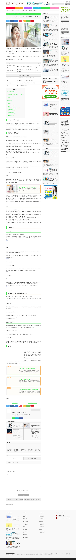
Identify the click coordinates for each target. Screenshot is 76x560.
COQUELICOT (10, 553)
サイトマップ (62, 553)
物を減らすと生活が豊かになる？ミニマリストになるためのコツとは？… (30, 451)
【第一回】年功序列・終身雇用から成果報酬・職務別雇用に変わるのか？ (18, 426)
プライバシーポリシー (40, 553)
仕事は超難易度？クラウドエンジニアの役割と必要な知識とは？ (65, 99)
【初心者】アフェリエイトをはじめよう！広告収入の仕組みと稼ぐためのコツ (35, 437)
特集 (54, 7)
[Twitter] (66, 553)
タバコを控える (11, 115)
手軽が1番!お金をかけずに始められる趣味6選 (16, 450)
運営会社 (57, 553)
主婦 (62, 135)
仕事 (64, 135)
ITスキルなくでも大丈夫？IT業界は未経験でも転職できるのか (53, 61)
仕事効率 (63, 140)
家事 (66, 144)
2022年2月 (41, 526)
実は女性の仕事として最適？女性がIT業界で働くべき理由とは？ (53, 26)
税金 (68, 146)
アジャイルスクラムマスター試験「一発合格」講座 (53, 44)
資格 (65, 149)
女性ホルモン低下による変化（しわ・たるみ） (16, 94)
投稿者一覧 (47, 553)
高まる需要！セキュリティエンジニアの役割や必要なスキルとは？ (53, 170)
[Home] (7, 10)
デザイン (62, 129)
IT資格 (10, 7)
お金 (19, 7)
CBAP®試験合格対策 (61, 515)
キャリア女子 (37, 7)
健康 (36, 16)
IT (65, 121)
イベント (24, 518)
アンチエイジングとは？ (11, 91)
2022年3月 (41, 524)
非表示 (16, 89)
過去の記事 (56, 78)
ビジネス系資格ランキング (32, 403)
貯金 (63, 149)
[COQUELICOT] (15, 5)
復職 (65, 145)
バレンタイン (66, 129)
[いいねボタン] (7, 398)
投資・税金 (24, 529)
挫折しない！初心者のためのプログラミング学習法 (18, 437)
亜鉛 (9, 103)
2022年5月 (41, 521)
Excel (62, 121)
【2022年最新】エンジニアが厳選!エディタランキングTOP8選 (65, 21)
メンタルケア (65, 133)
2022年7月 (41, 518)
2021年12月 (41, 529)
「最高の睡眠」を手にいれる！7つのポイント (23, 450)
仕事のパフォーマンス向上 (65, 137)
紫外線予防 (10, 109)
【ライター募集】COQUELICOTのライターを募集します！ (50, 82)
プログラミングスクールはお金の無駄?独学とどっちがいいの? (53, 114)
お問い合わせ (52, 553)
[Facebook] (67, 553)
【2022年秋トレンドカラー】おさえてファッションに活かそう (37, 450)
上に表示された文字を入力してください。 (23, 490)
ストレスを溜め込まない (12, 110)
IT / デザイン (28, 7)
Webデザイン (64, 122)
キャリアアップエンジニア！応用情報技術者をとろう (18, 431)
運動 (9, 97)
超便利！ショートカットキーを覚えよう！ (53, 35)
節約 (64, 148)
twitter (67, 2)
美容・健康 (31, 16)
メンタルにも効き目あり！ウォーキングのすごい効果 (9, 450)
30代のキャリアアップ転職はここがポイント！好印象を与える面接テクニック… (35, 432)
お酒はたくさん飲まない (12, 113)
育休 (66, 148)
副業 (68, 142)
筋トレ (62, 148)
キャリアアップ (64, 126)
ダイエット (65, 128)
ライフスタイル (45, 7)
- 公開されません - (11, 471)
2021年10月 (41, 532)
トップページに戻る (9, 504)
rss (66, 2)
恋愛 (67, 145)
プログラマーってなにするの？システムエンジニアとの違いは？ (53, 52)
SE (67, 121)
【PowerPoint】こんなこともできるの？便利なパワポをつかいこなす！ (65, 48)
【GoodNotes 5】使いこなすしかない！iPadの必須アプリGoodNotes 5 (15, 499)
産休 (66, 146)
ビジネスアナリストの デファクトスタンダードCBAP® (53, 70)
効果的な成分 (9, 100)
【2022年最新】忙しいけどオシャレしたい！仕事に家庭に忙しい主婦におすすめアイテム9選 (31, 499)
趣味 (61, 151)
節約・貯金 (37, 423)
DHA (9, 106)
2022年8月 (41, 516)
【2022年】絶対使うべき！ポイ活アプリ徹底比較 (53, 140)
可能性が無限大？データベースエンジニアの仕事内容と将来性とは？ (53, 105)
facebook (69, 2)
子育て (63, 144)
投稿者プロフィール (36, 410)
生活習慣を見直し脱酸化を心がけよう (13, 107)
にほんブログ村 (15, 403)
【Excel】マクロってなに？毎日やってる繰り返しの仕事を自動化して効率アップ (53, 179)
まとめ (8, 116)
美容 (37, 16)
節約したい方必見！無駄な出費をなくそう (35, 426)
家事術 (24, 526)
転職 (63, 151)
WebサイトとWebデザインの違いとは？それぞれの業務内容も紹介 (53, 132)
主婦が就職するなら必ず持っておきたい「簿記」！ (65, 82)
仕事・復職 (24, 524)
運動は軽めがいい (11, 112)
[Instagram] (69, 553)
